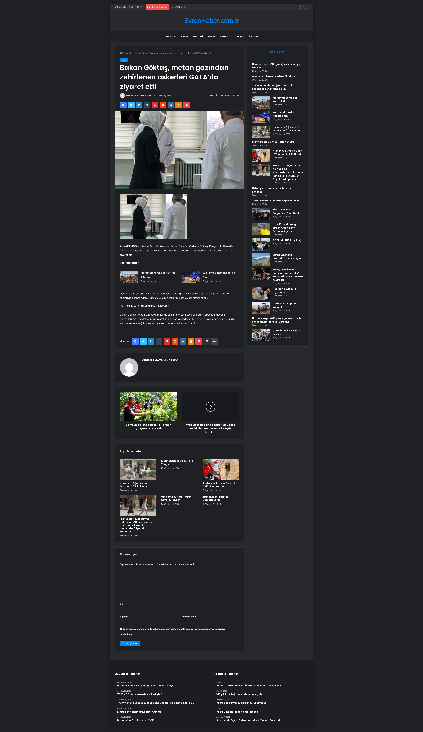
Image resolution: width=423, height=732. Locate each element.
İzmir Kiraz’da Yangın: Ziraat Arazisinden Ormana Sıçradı (286, 228)
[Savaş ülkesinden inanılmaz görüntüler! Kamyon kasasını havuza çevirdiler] (261, 274)
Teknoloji (226, 36)
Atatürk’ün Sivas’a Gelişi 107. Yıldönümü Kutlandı (220, 484)
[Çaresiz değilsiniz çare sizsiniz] (261, 335)
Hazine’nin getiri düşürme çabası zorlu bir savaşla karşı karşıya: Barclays (277, 320)
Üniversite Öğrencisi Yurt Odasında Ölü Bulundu (135, 484)
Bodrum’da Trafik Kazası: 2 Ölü (283, 114)
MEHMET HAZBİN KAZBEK (138, 95)
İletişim (253, 36)
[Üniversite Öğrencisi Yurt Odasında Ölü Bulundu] (138, 469)
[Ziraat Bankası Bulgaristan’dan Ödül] (261, 214)
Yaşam (240, 36)
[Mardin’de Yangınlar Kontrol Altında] (129, 277)
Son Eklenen (277, 51)
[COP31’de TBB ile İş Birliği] (261, 244)
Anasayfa (170, 36)
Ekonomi (198, 36)
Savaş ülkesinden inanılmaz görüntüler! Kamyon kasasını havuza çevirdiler (288, 275)
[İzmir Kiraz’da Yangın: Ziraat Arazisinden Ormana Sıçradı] (261, 229)
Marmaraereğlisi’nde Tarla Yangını (177, 462)
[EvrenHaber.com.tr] (211, 21)
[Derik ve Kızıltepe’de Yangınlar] (261, 308)
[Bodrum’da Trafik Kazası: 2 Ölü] (191, 277)
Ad (122, 604)
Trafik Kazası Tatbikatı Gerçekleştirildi (216, 498)
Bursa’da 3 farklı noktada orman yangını (287, 256)
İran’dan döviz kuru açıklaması (284, 290)
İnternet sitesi (189, 616)
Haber (184, 36)
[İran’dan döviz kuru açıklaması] (261, 293)
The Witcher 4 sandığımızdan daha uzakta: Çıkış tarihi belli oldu (202, 7)
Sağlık (211, 36)
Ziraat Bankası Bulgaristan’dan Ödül (286, 211)
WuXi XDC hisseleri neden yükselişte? (274, 76)
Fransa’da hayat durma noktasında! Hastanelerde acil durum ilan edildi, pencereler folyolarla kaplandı (136, 525)
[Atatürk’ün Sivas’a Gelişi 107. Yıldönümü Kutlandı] (221, 469)
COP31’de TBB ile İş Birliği (287, 240)
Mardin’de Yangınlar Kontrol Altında (285, 99)
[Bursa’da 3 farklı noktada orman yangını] (261, 259)
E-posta (125, 616)
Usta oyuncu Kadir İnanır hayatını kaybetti (176, 498)
